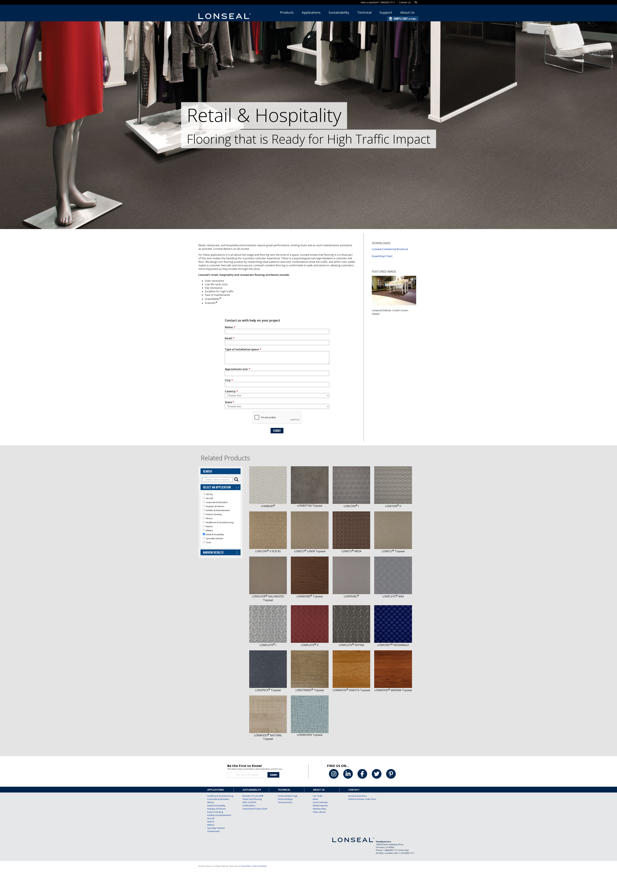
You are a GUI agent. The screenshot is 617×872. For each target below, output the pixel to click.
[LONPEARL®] (351, 558)
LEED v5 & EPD (249, 802)
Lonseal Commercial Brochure (390, 249)
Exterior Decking (215, 811)
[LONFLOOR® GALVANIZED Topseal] (268, 558)
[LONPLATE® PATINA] (351, 607)
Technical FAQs (285, 802)
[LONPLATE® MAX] (393, 558)
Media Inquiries (320, 805)
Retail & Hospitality (216, 805)
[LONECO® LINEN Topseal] (309, 513)
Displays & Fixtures (216, 808)
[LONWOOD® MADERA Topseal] (393, 652)
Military (210, 824)
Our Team (317, 795)
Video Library (319, 811)
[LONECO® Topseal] (393, 513)
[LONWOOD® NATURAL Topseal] (268, 697)
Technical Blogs (285, 799)
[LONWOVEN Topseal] (309, 697)
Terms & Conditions (259, 866)
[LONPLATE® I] (268, 607)
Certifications (248, 805)
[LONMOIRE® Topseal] (309, 558)
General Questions (357, 795)
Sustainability (339, 12)
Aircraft (210, 818)
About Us (407, 12)
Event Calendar (320, 802)
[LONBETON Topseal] (309, 468)
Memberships (319, 808)
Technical (364, 12)
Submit (277, 431)
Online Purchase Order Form (357, 799)
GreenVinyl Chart (382, 256)
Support (386, 12)
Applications (311, 12)
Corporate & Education (216, 799)
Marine (210, 821)
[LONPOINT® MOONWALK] (393, 607)
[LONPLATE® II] (309, 607)
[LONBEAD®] (268, 468)
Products (287, 12)
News (315, 799)
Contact (354, 789)
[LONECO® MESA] (351, 513)
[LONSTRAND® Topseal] (309, 652)
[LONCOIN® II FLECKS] (268, 513)
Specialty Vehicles (216, 828)
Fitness (210, 802)
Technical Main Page (286, 795)
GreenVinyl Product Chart (251, 808)
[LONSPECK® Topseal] (268, 652)
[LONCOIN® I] (351, 468)
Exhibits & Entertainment (216, 815)
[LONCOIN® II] (393, 468)
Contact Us (405, 2)
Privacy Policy (245, 866)
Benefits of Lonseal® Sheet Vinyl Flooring (251, 797)
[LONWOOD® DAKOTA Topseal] (351, 652)
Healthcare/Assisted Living (216, 795)
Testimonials (213, 831)
